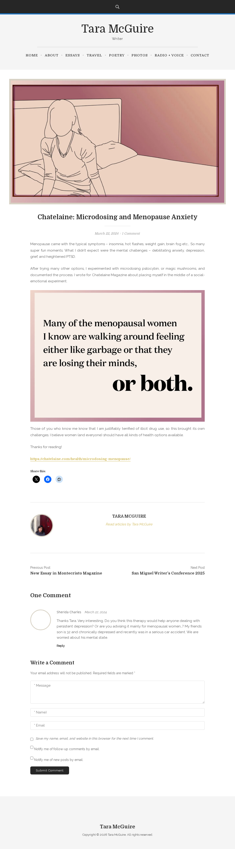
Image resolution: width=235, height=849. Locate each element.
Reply (61, 645)
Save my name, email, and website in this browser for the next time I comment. (95, 738)
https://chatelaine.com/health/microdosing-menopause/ (80, 459)
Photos (139, 55)
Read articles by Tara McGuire (129, 524)
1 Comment (131, 233)
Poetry (117, 55)
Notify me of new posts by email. (58, 760)
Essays (72, 55)
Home (32, 55)
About (52, 55)
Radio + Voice (169, 55)
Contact (200, 55)
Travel (94, 55)
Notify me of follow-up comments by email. (67, 749)
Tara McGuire (117, 29)
